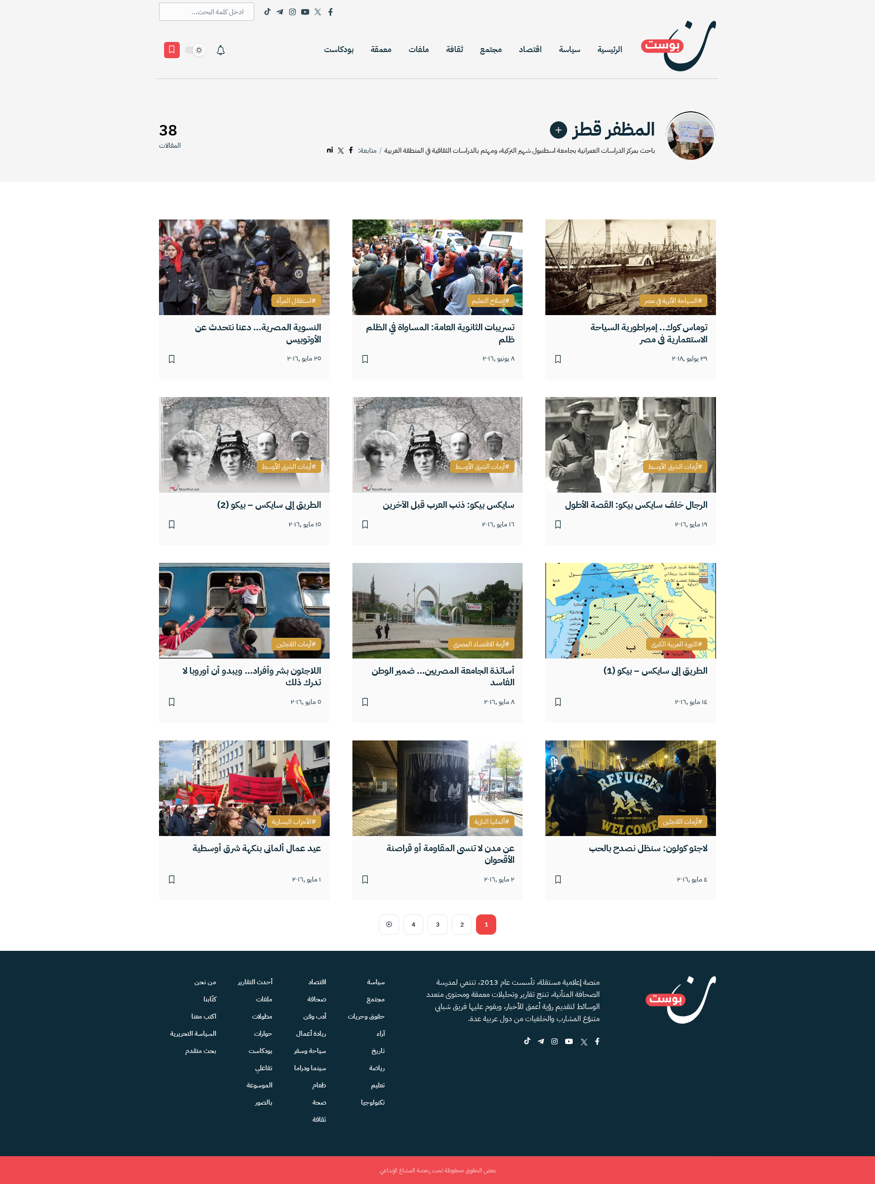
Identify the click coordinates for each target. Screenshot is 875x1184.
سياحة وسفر (310, 1051)
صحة (319, 1102)
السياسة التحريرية (193, 1033)
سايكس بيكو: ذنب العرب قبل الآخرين (448, 504)
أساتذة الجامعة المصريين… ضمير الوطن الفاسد (443, 676)
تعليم (378, 1085)
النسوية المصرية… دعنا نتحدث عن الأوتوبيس (258, 333)
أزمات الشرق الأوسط (673, 467)
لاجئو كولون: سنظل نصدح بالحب (648, 848)
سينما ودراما (310, 1068)
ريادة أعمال (311, 1033)
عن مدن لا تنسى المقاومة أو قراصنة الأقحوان (450, 854)
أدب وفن (314, 1016)
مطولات (262, 1016)
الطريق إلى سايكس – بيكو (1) (655, 670)
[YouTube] (305, 12)
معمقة (381, 49)
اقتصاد (530, 49)
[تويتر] (340, 150)
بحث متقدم (200, 1051)
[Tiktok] (267, 12)
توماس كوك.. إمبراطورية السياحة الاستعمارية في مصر (648, 333)
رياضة (377, 1068)
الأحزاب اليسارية (291, 822)
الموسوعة (259, 1085)
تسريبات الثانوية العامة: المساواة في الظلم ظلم (440, 333)
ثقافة (454, 49)
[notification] (221, 50)
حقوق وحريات (366, 1016)
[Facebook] (330, 12)
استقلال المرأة (293, 301)
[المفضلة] (172, 50)
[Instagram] (292, 12)
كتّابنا (210, 999)
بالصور (263, 1102)
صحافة (316, 999)
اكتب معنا (203, 1016)
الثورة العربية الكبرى (674, 644)
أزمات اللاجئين (293, 644)
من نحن (205, 982)
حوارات (263, 1033)
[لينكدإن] (330, 150)
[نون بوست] (678, 50)
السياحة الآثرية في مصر (671, 301)
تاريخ (378, 1051)
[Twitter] (317, 12)
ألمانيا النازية (489, 822)
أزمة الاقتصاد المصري (479, 644)
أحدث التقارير (255, 982)
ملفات (419, 49)
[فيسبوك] (350, 150)
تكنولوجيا (373, 1102)
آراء (381, 1033)
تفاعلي (263, 1068)
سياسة (569, 49)
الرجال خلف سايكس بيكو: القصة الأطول (636, 504)
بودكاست (338, 49)
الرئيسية (610, 49)
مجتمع (491, 49)
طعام (319, 1085)
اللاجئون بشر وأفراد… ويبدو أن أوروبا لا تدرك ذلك (252, 676)
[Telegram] (279, 12)
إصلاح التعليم (488, 301)
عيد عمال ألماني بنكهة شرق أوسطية (256, 848)
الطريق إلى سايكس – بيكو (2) (269, 504)
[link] (558, 130)
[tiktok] (527, 1042)
